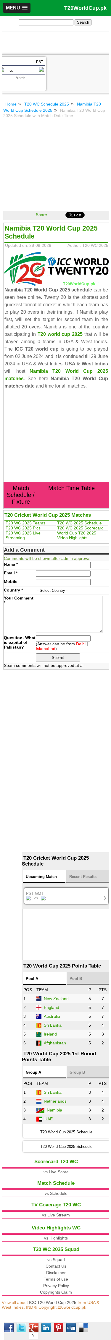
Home (11, 104)
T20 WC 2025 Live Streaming (23, 535)
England (51, 1007)
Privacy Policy (56, 1285)
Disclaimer (56, 1272)
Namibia (54, 1110)
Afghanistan (55, 1043)
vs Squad (56, 1259)
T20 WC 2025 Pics (23, 528)
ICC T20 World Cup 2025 (52, 1302)
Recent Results (82, 876)
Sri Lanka (53, 1025)
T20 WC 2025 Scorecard (80, 528)
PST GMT (66, 895)
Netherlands (55, 1101)
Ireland (50, 1034)
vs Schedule (56, 1193)
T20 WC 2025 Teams (25, 523)
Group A (33, 1072)
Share (41, 214)
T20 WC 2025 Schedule (79, 523)
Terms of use (56, 1279)
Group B (77, 1072)
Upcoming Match (41, 876)
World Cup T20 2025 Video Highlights (76, 535)
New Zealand (56, 998)
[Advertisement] (56, 42)
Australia (52, 1016)
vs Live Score (56, 1171)
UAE (48, 1119)
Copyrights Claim (56, 1292)
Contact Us (56, 1266)
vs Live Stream (56, 1215)
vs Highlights (56, 1238)
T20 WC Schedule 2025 (46, 104)
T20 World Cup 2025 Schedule (66, 1146)
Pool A (32, 978)
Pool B (76, 978)
